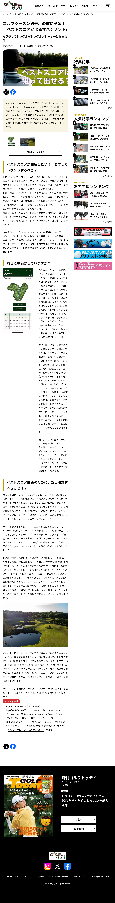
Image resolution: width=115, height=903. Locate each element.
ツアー (63, 6)
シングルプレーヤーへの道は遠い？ (26, 730)
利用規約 (40, 876)
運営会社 (29, 876)
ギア (55, 6)
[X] (6, 92)
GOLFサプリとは (13, 876)
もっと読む (107, 108)
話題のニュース (42, 6)
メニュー (108, 6)
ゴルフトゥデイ (89, 6)
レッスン (74, 6)
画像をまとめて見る (35, 152)
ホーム (6, 13)
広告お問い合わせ (80, 876)
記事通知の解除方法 (100, 876)
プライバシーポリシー (58, 876)
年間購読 (79, 829)
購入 (78, 819)
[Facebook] (13, 92)
